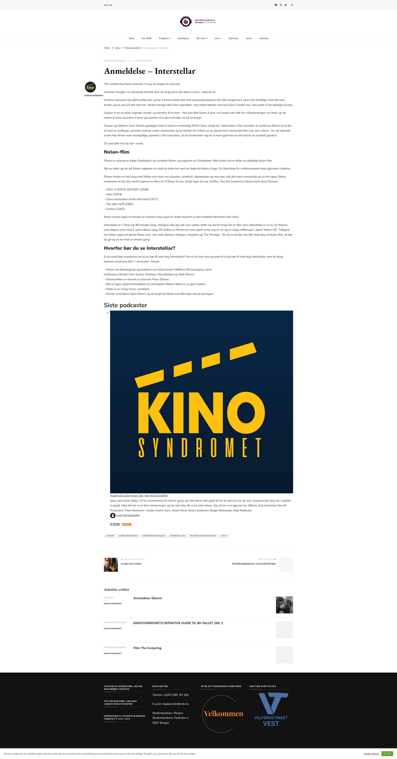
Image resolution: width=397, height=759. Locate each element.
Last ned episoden (128, 515)
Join (217, 38)
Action (110, 536)
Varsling (263, 38)
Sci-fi (224, 536)
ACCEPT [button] (387, 753)
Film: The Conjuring (147, 648)
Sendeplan (183, 38)
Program (163, 38)
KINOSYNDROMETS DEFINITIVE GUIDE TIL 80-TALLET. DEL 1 (178, 623)
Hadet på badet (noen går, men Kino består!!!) (139, 496)
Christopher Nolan (153, 536)
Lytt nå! (108, 5)
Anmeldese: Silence (147, 598)
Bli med (201, 38)
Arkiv (249, 38)
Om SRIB (147, 38)
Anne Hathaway (128, 536)
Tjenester (233, 38)
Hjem (131, 38)
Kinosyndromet (144, 61)
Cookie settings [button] (371, 753)
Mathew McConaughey (203, 536)
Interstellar (177, 536)
